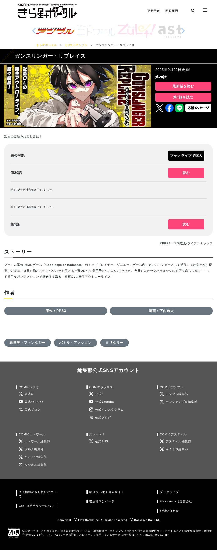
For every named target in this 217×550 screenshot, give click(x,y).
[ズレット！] (137, 31)
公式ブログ (32, 409)
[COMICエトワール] (96, 31)
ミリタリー (115, 342)
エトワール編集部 (37, 441)
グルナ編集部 (34, 449)
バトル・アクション (75, 342)
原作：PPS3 (56, 311)
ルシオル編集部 (36, 464)
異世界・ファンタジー (28, 342)
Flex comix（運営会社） (177, 501)
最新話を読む (183, 86)
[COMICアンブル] (55, 31)
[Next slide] (183, 30)
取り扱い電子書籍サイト (106, 492)
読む (186, 173)
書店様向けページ (102, 501)
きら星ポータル (46, 45)
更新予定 (153, 10)
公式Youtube (34, 401)
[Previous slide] (34, 30)
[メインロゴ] (47, 10)
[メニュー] (205, 10)
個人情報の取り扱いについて (38, 494)
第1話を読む (183, 97)
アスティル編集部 (178, 441)
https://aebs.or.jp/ (157, 534)
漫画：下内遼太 (161, 311)
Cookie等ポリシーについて (38, 505)
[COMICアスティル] (177, 31)
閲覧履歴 (172, 10)
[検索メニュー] (193, 10)
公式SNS (101, 441)
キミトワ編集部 (36, 457)
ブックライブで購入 (186, 155)
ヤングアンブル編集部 (182, 401)
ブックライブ (169, 492)
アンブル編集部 (177, 394)
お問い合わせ (169, 511)
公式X (29, 394)
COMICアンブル (76, 45)
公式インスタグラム (109, 409)
